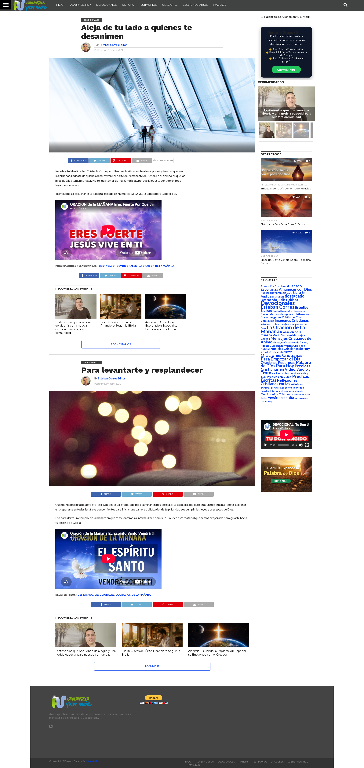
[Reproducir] (266, 445)
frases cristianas (271, 314)
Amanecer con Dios (295, 289)
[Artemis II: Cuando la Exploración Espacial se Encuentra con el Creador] (165, 317)
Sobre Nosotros (195, 4)
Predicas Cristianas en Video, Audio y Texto (286, 369)
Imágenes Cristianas (292, 320)
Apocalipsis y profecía (273, 292)
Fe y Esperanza (297, 310)
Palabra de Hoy (80, 4)
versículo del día (281, 398)
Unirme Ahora (286, 69)
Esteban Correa (278, 307)
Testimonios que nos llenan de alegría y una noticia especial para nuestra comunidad (74, 327)
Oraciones (170, 4)
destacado (107, 266)
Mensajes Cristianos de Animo (286, 340)
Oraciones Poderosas (278, 362)
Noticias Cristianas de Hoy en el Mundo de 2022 (285, 350)
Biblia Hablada (277, 296)
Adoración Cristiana (273, 286)
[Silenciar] (301, 445)
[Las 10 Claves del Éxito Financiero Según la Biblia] (120, 317)
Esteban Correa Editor (113, 44)
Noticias (128, 4)
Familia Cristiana (281, 311)
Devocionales (106, 4)
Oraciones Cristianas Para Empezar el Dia (281, 357)
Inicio (60, 4)
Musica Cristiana (294, 345)
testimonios (298, 391)
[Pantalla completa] (307, 445)
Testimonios (148, 4)
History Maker (93, 761)
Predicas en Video (279, 377)
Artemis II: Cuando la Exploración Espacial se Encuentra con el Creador (162, 325)
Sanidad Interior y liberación (276, 391)
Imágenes (219, 4)
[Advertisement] (272, 721)
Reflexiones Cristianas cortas (279, 382)
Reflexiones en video (292, 387)
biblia (289, 292)
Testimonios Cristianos (277, 394)
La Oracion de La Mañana (156, 266)
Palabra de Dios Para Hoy (286, 364)
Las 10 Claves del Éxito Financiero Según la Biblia (118, 323)
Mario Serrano (282, 335)
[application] (286, 434)
